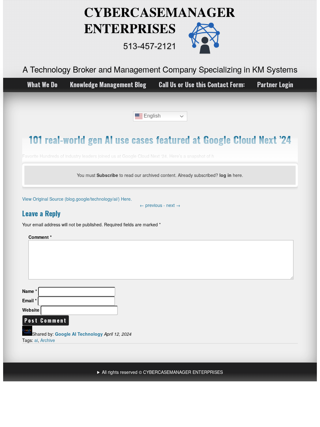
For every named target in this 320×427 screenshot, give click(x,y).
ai (36, 340)
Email (29, 300)
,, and (161, 372)
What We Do (42, 84)
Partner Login (275, 84)
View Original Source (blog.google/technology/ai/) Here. (77, 199)
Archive (47, 340)
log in (225, 175)
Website (30, 310)
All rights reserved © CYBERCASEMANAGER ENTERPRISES (162, 372)
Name (29, 291)
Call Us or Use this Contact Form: (202, 84)
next (173, 205)
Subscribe (107, 175)
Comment (40, 237)
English (151, 115)
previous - (153, 205)
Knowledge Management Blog (108, 84)
